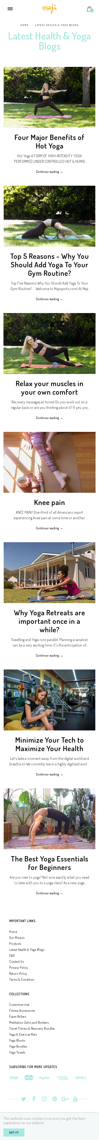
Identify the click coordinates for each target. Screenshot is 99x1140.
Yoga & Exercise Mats (23, 1034)
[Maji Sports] (49, 8)
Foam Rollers (17, 1016)
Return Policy (18, 973)
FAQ (12, 956)
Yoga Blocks (17, 1040)
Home (13, 932)
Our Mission (17, 938)
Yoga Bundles (18, 1046)
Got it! (14, 1132)
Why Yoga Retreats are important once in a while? (49, 621)
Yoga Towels (17, 1052)
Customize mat (19, 1004)
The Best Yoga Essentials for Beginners (49, 863)
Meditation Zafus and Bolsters (29, 1022)
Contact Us (16, 961)
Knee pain (49, 502)
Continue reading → (49, 172)
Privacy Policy (18, 967)
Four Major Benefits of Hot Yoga (49, 141)
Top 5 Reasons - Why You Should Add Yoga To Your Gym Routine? (49, 264)
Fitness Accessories (22, 1010)
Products (15, 944)
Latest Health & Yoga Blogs (26, 950)
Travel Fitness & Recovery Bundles (32, 1028)
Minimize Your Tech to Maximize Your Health (49, 744)
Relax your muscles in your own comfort (50, 387)
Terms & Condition (21, 979)
